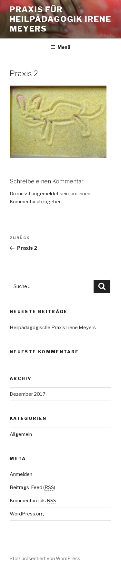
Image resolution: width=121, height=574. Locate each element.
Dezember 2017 (27, 394)
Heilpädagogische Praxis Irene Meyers (53, 327)
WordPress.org (27, 514)
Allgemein (21, 434)
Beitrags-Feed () (32, 487)
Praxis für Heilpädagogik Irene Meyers (60, 19)
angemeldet (45, 194)
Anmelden (21, 474)
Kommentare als (33, 501)
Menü (63, 47)
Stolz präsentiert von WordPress (45, 558)
